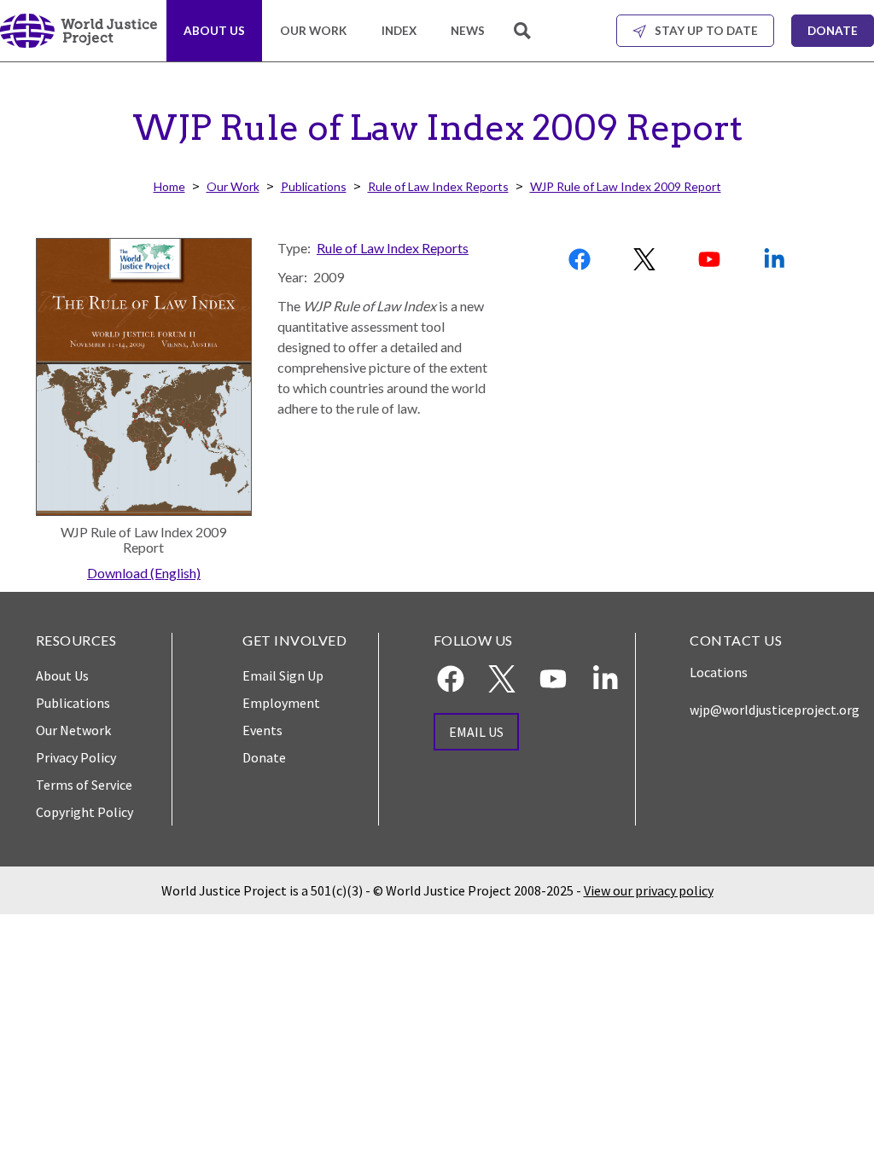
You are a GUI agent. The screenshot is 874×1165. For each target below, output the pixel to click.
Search (524, 40)
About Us (214, 31)
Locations (719, 672)
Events (262, 730)
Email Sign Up (282, 675)
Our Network (73, 730)
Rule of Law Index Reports (438, 186)
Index (399, 31)
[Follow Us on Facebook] (581, 259)
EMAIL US (476, 731)
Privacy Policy (76, 757)
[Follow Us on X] (646, 259)
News (468, 31)
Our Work (313, 31)
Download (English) (144, 573)
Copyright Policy (84, 811)
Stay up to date (706, 31)
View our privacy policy (649, 890)
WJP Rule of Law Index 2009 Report (625, 186)
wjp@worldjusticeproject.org (774, 709)
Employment (281, 702)
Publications (314, 186)
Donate (832, 31)
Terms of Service (84, 784)
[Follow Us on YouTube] (711, 259)
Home (169, 186)
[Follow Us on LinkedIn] (776, 259)
